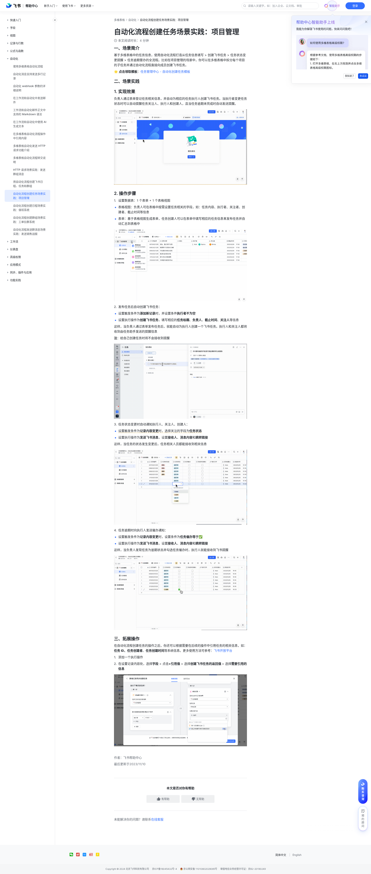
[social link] (73, 854)
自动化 (132, 19)
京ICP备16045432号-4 (164, 868)
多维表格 (119, 19)
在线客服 (157, 819)
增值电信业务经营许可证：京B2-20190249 (243, 868)
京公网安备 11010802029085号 (200, 868)
